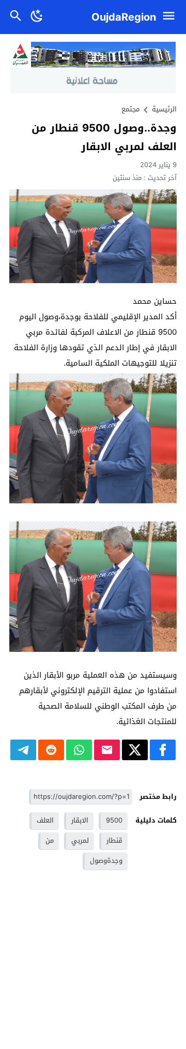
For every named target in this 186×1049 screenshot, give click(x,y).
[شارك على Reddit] (51, 750)
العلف (45, 820)
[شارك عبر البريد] (107, 750)
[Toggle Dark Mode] (36, 17)
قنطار (114, 840)
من (49, 840)
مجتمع (130, 109)
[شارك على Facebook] (162, 750)
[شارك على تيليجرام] (23, 750)
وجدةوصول (106, 860)
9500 (114, 820)
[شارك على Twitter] (135, 750)
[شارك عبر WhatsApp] (79, 750)
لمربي (80, 840)
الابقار (79, 820)
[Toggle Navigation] (171, 17)
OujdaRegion (123, 17)
